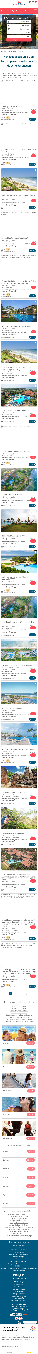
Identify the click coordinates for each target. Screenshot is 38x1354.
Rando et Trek (8, 1138)
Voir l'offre (32, 119)
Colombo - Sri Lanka (8, 199)
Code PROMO (19, 1298)
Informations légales (19, 1257)
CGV (19, 1247)
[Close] (35, 17)
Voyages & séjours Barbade (19, 1221)
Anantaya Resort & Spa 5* (12, 106)
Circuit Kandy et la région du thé (14, 833)
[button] (35, 2)
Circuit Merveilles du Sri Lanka (14, 792)
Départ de (25, 25)
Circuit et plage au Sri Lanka (19, 1011)
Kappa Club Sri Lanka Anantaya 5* (15, 238)
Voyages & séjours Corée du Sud (19, 1214)
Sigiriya (5, 1195)
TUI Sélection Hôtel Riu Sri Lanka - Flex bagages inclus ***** (17, 666)
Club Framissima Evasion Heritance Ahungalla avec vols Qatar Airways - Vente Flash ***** (19, 876)
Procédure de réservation (19, 1287)
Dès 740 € (31, 1091)
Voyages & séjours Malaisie (19, 1223)
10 (22, 994)
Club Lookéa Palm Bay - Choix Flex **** (18, 410)
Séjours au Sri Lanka (19, 1006)
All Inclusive (7, 1115)
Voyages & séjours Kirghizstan (19, 1225)
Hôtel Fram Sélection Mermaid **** (16, 326)
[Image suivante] (35, 92)
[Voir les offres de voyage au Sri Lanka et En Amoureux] (19, 1080)
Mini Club (6, 1043)
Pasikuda (6, 1204)
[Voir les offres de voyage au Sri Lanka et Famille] (19, 1056)
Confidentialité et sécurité (19, 1250)
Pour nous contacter (19, 1252)
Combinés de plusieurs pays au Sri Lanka (19, 1021)
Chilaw (5, 1177)
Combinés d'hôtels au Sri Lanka (19, 1017)
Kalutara (6, 1169)
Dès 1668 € (30, 1204)
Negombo (6, 1186)
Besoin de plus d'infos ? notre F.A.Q (19, 1254)
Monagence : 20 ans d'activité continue (19, 1264)
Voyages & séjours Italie (19, 1233)
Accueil (3, 51)
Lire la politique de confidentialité (10, 1346)
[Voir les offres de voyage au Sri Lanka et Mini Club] (19, 1033)
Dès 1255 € (30, 1195)
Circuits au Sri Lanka (19, 1009)
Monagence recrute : (18, 1278)
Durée (27, 33)
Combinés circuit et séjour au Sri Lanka (19, 1015)
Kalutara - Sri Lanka (8, 154)
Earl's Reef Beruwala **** (12, 495)
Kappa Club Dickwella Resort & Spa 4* (17, 451)
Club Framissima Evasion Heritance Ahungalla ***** (16, 578)
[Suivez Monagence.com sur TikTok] (20, 1275)
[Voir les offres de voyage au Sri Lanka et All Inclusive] (19, 1104)
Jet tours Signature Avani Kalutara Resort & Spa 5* (19, 150)
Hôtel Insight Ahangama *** (13, 536)
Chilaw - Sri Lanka (7, 109)
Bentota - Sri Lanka (8, 581)
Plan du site (19, 1259)
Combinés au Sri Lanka (19, 1013)
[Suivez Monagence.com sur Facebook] (14, 1275)
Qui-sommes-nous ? (19, 1245)
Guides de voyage (19, 1284)
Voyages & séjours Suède (19, 1219)
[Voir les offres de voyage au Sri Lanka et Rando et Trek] (19, 1128)
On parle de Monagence (19, 1261)
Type (27, 36)
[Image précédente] (3, 92)
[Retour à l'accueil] (19, 3)
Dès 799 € (31, 1169)
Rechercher (19, 40)
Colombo (6, 1151)
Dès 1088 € (30, 1160)
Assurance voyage (19, 1291)
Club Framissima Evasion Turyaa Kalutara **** (18, 196)
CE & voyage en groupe (19, 1296)
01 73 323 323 (19, 1304)
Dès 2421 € (30, 1138)
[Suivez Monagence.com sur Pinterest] (23, 1275)
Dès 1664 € (30, 1186)
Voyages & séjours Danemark (19, 1229)
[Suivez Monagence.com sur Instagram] (17, 1275)
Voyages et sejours (11, 51)
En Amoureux (7, 1091)
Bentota (6, 1160)
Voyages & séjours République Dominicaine (19, 1227)
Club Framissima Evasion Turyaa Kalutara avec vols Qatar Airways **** (18, 368)
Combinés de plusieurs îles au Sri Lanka (19, 1019)
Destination (25, 22)
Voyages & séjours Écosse (19, 1216)
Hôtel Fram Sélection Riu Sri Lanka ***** (18, 749)
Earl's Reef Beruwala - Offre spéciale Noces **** (19, 623)
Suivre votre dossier (19, 1289)
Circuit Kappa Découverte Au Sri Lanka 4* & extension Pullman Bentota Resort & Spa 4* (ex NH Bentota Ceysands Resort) (19, 971)
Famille (5, 1067)
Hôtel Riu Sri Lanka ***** (12, 708)
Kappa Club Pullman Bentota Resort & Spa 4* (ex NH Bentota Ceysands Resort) (19, 282)
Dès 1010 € (30, 1043)
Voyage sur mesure (19, 1294)
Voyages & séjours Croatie (19, 1231)
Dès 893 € (31, 1151)
